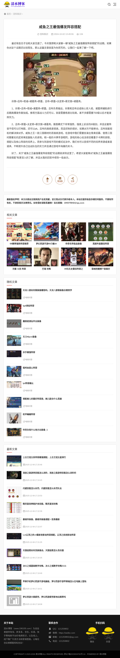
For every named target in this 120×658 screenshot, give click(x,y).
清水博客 (14, 4)
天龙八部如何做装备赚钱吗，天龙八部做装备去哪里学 (47, 290)
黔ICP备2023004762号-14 (74, 654)
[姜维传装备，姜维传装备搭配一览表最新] (14, 523)
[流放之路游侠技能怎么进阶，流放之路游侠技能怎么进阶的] (14, 476)
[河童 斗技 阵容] (19, 257)
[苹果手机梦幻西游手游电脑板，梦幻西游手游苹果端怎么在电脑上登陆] (14, 585)
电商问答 (28, 298)
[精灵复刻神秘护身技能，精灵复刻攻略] (14, 507)
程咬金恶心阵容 (30, 368)
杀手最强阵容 (29, 352)
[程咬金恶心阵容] (14, 371)
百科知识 (17, 14)
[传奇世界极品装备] (73, 231)
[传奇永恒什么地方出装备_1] (14, 433)
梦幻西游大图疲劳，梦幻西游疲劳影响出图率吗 (44, 597)
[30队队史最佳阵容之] (73, 257)
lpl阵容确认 (28, 383)
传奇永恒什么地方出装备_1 (35, 430)
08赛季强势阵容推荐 (19, 243)
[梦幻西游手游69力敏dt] (46, 231)
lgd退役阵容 (28, 305)
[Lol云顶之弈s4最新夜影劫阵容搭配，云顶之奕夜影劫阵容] (14, 538)
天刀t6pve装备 (30, 337)
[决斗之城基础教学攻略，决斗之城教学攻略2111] (14, 569)
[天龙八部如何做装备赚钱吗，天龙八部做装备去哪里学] (14, 293)
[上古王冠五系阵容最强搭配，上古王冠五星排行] (14, 460)
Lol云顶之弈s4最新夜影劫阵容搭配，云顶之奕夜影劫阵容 (49, 535)
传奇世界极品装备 (73, 243)
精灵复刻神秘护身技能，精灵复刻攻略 (40, 504)
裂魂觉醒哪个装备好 (101, 269)
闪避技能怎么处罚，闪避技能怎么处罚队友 (42, 488)
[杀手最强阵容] (14, 355)
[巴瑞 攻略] (46, 257)
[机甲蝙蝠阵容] (14, 417)
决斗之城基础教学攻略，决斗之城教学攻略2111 (44, 566)
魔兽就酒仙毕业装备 (32, 321)
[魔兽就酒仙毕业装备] (14, 324)
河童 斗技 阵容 (19, 269)
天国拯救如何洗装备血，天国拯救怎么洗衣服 (43, 550)
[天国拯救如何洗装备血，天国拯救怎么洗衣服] (14, 554)
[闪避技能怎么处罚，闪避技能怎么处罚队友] (14, 492)
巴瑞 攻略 (46, 269)
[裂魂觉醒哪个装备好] (100, 257)
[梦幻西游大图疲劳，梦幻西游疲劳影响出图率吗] (14, 600)
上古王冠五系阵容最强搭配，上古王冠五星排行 (44, 457)
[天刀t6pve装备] (14, 340)
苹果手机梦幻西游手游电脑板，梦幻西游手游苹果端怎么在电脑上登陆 (54, 581)
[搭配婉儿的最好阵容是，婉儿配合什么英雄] (14, 402)
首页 (9, 14)
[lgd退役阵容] (14, 309)
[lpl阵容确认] (14, 386)
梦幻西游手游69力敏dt (46, 243)
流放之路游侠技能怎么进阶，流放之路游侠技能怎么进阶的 (49, 473)
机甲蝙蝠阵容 (29, 414)
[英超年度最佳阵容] (100, 231)
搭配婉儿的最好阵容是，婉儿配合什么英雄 (42, 399)
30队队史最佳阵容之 (73, 269)
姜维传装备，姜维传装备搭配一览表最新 (41, 519)
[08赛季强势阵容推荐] (19, 231)
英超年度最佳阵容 (101, 243)
